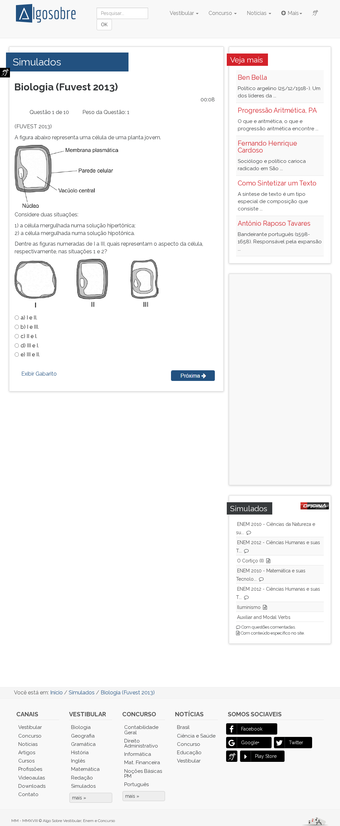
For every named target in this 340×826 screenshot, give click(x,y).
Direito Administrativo (141, 743)
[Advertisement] (289, 378)
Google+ (250, 742)
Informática (137, 754)
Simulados (83, 786)
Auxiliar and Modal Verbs (264, 617)
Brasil (183, 727)
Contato (28, 794)
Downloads (31, 786)
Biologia (81, 727)
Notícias (257, 13)
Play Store (266, 756)
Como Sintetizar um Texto (277, 183)
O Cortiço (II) (250, 560)
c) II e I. (29, 336)
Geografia (83, 736)
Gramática (83, 744)
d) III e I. (30, 345)
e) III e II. (30, 354)
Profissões (30, 769)
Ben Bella (252, 77)
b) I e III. (30, 327)
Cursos (26, 761)
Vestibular (182, 13)
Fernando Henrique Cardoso (267, 147)
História (80, 753)
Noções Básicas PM (143, 773)
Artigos (26, 753)
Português (136, 784)
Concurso (221, 13)
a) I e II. (29, 317)
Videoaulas (31, 778)
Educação (189, 753)
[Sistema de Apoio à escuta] (5, 72)
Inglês (78, 761)
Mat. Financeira (142, 763)
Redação (82, 778)
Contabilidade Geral (141, 729)
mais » (79, 797)
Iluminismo (249, 607)
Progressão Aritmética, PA (277, 110)
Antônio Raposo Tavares (274, 223)
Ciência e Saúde (196, 736)
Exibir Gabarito (39, 374)
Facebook (251, 729)
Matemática (85, 769)
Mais (293, 13)
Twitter (296, 742)
